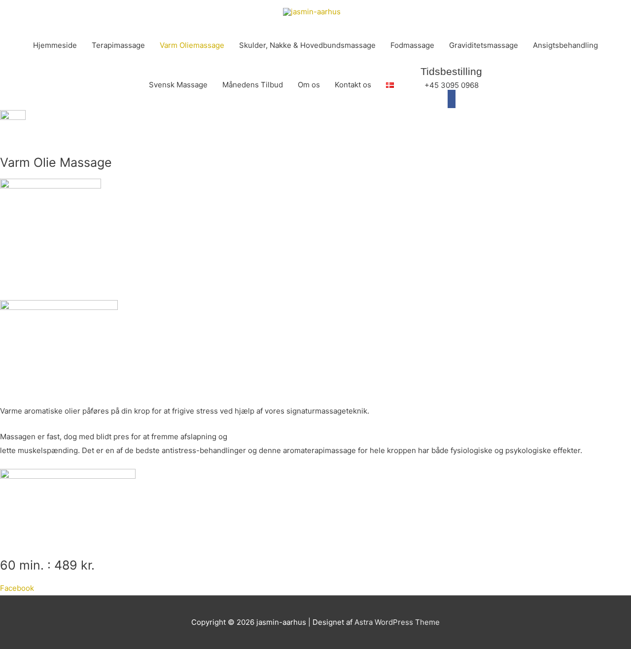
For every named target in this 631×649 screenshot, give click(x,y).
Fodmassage (412, 45)
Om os (309, 84)
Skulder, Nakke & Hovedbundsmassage (307, 45)
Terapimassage (118, 45)
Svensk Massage (178, 84)
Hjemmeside (55, 45)
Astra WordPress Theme (397, 622)
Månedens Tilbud (252, 84)
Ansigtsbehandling (565, 45)
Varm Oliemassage (192, 45)
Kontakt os (353, 84)
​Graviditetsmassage (483, 45)
